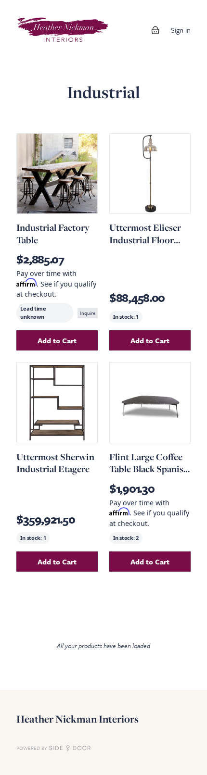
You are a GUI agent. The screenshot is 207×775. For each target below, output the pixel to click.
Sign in (181, 30)
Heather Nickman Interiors (77, 719)
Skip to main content (39, 9)
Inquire (87, 313)
